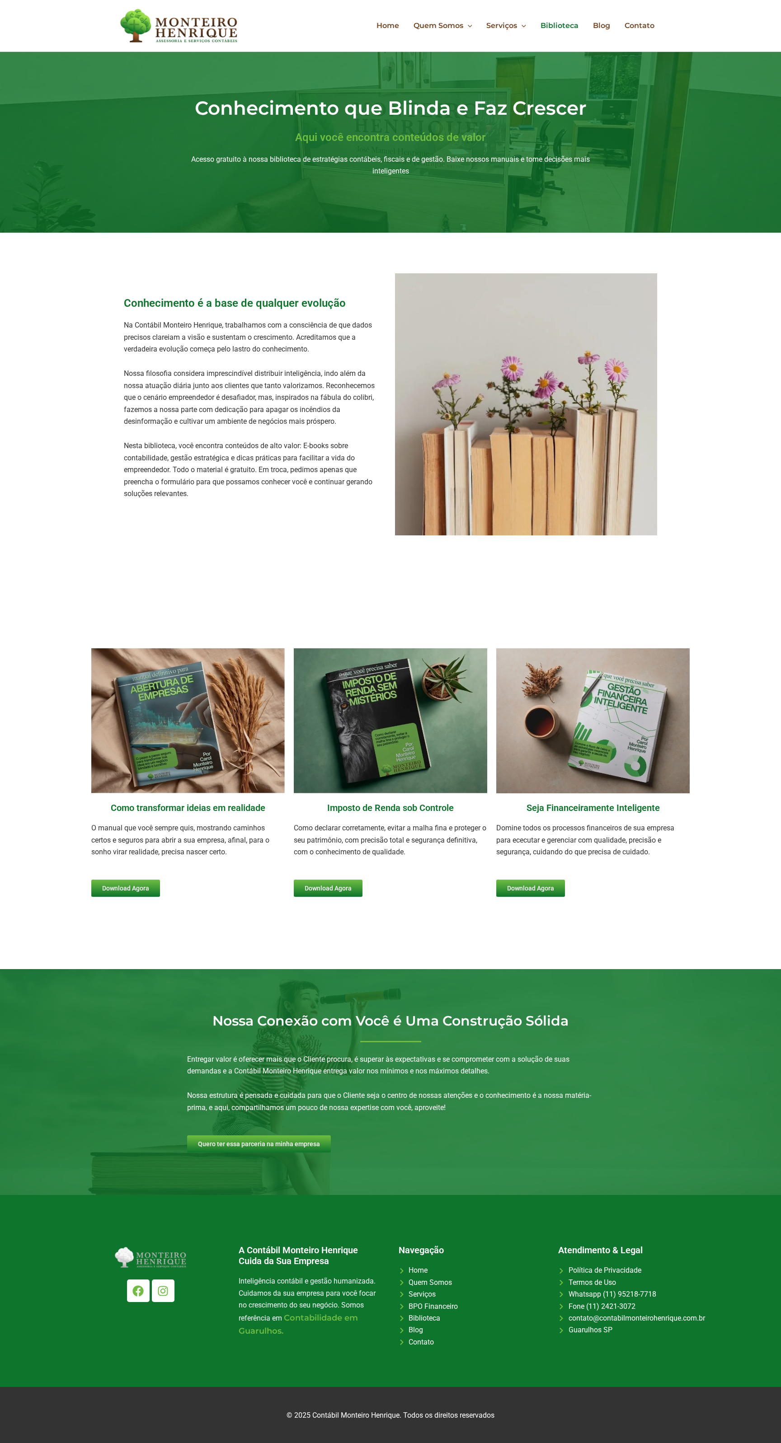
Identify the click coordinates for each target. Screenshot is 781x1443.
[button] (467, 26)
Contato (639, 25)
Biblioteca (560, 25)
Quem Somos (438, 25)
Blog (601, 25)
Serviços (501, 25)
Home (387, 25)
